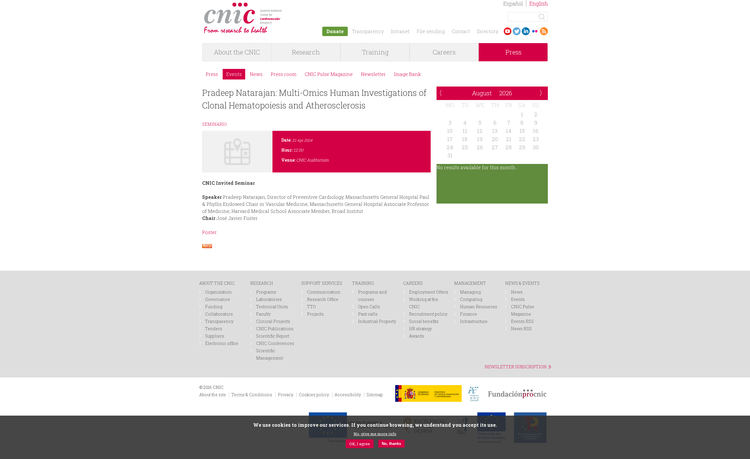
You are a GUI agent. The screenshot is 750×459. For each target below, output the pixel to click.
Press (513, 52)
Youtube (508, 31)
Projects (315, 314)
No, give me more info (375, 433)
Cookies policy (314, 394)
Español (513, 3)
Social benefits (424, 321)
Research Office (322, 299)
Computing (471, 299)
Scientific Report (272, 336)
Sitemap (375, 394)
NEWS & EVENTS (522, 283)
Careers (444, 52)
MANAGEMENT (470, 283)
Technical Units (272, 306)
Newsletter (373, 74)
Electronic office (221, 343)
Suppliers (214, 336)
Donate (335, 31)
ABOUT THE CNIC (217, 283)
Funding (213, 306)
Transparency (368, 31)
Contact (461, 31)
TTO (311, 306)
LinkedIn (526, 31)
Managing (470, 292)
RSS (544, 31)
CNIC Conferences (275, 343)
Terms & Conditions (251, 394)
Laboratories (269, 299)
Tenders (213, 328)
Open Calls (369, 306)
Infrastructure (474, 321)
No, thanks (391, 443)
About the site (212, 394)
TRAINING (363, 283)
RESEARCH (261, 283)
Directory (487, 31)
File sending (431, 31)
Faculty (263, 314)
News (256, 74)
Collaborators (219, 314)
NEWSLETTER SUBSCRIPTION (516, 367)
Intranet (400, 31)
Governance (217, 299)
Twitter (517, 31)
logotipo (286, 5)
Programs (266, 292)
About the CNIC (237, 52)
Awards (416, 336)
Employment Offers (428, 292)
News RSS (521, 328)
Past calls (368, 314)
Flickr (535, 31)
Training (375, 52)
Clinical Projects (273, 321)
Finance (468, 314)
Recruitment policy (428, 314)
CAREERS (413, 283)
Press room (283, 74)
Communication (323, 292)
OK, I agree (359, 443)
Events (234, 74)
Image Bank (407, 74)
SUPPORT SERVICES (321, 283)
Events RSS (522, 321)
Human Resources (478, 306)
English (538, 3)
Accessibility (348, 394)
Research (306, 52)
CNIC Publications (275, 328)
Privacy (285, 394)
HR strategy (420, 328)
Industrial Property (377, 321)
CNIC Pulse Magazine (329, 74)
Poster (209, 232)
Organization (218, 292)
